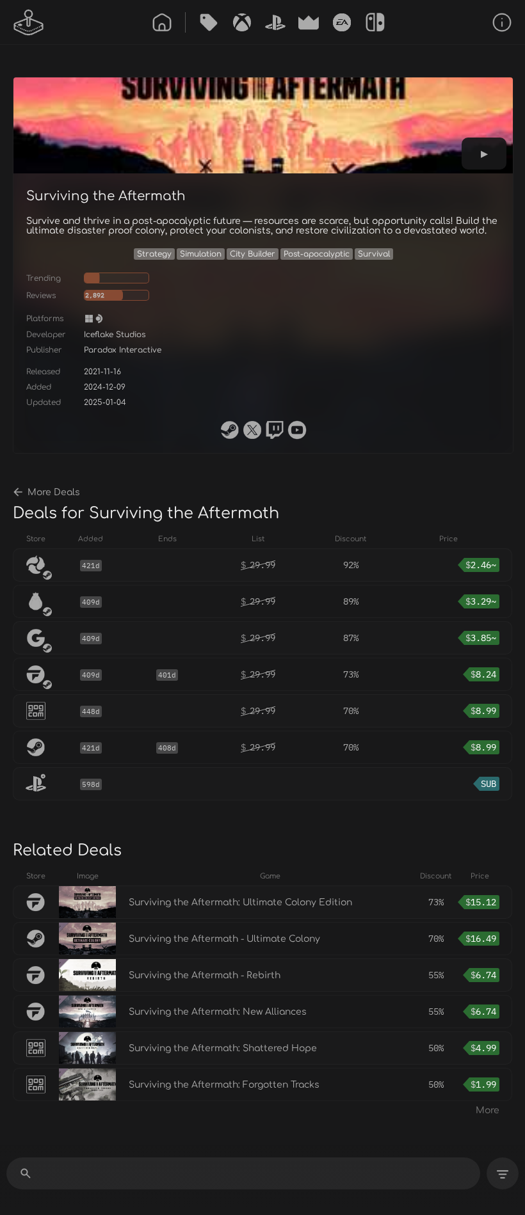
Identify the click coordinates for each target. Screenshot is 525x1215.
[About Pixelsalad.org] (502, 22)
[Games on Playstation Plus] (275, 22)
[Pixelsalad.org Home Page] (29, 22)
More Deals (54, 492)
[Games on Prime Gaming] (308, 22)
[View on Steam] (230, 430)
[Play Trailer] (484, 154)
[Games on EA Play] (342, 22)
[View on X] (252, 430)
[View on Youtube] (297, 430)
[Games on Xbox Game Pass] (242, 22)
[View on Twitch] (274, 430)
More (487, 1110)
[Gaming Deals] (208, 22)
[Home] (162, 22)
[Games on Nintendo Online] (375, 22)
